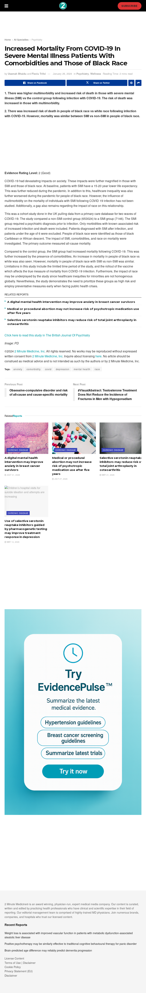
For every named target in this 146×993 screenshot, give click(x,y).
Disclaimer (11, 975)
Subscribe (129, 6)
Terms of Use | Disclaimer (20, 963)
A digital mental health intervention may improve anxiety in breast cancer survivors (71, 302)
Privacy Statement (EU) (19, 971)
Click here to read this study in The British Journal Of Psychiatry (47, 335)
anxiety (17, 369)
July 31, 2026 (13, 475)
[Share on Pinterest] (131, 83)
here (98, 356)
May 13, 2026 (12, 542)
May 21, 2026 (107, 475)
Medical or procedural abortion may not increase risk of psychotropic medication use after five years (72, 466)
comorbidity (34, 369)
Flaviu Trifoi (39, 73)
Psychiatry (37, 39)
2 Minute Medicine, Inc (29, 351)
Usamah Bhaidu (17, 73)
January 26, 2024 (62, 73)
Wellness (95, 73)
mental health (82, 369)
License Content (14, 958)
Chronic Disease (18, 449)
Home (8, 39)
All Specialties (21, 39)
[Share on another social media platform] (138, 83)
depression (62, 369)
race (97, 369)
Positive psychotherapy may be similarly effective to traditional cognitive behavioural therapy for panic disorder (71, 944)
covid (48, 369)
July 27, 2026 (60, 479)
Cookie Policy (13, 967)
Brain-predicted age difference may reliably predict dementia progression (48, 950)
